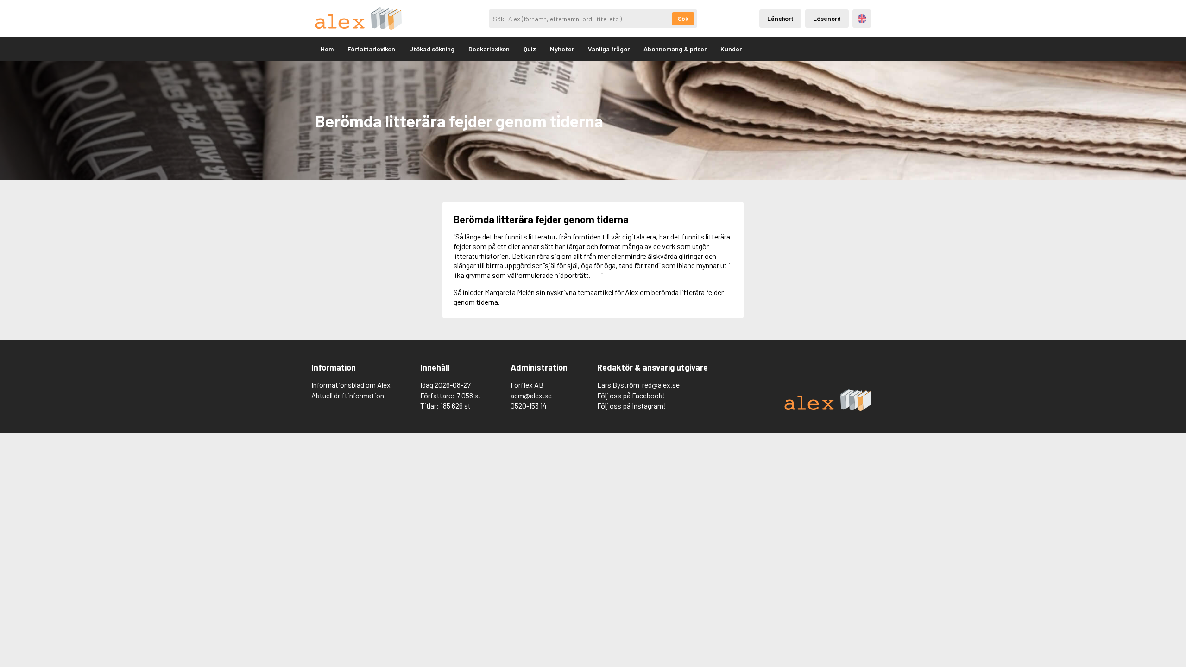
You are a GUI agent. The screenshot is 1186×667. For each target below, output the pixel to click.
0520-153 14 (529, 405)
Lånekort (780, 18)
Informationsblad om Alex (351, 384)
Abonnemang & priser (675, 49)
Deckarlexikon (489, 49)
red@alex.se (661, 384)
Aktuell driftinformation (347, 395)
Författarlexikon (371, 49)
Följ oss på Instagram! (631, 405)
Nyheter (562, 49)
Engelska (862, 18)
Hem (327, 49)
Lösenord (827, 18)
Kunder (731, 49)
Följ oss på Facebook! (631, 395)
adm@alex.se (531, 395)
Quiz (530, 49)
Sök (683, 18)
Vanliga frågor (609, 49)
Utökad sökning (431, 49)
